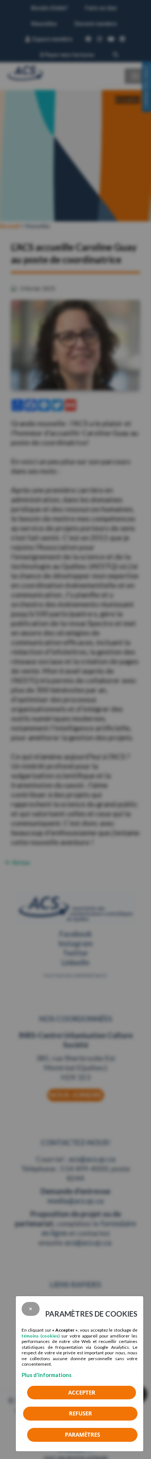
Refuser (80, 1413)
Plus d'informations (46, 1375)
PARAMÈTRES (82, 1434)
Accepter (81, 1392)
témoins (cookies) (41, 1336)
